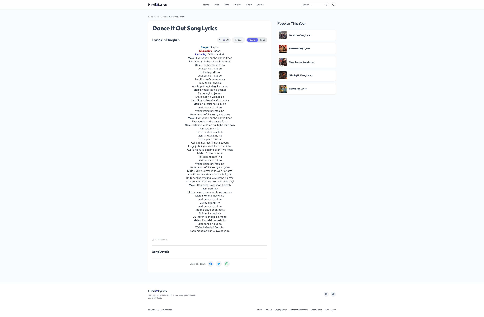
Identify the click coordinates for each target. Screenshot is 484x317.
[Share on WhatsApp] (227, 264)
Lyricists (237, 4)
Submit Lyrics (330, 310)
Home (206, 4)
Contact (260, 4)
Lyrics (216, 4)
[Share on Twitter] (219, 264)
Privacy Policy (281, 310)
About (249, 4)
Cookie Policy (316, 310)
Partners (268, 310)
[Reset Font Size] (224, 40)
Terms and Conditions (299, 310)
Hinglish (252, 40)
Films (226, 4)
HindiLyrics (157, 4)
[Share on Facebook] (211, 264)
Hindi (262, 40)
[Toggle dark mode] (333, 4)
